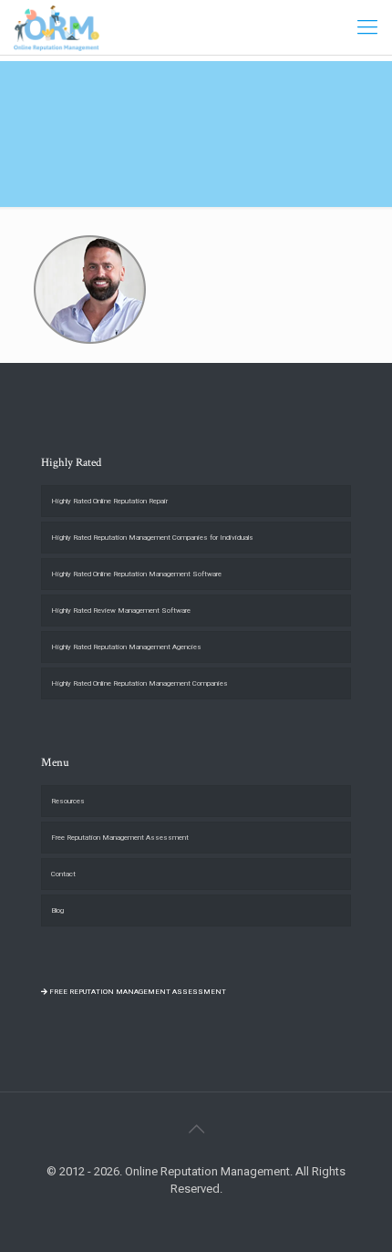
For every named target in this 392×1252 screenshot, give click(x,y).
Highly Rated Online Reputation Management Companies (139, 683)
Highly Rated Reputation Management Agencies (126, 647)
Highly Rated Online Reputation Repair (109, 501)
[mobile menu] (367, 27)
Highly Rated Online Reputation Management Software (136, 574)
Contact (63, 874)
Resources (68, 801)
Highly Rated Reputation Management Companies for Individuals (152, 538)
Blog (57, 910)
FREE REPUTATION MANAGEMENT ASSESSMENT (136, 992)
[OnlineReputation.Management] (56, 27)
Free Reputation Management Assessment (120, 838)
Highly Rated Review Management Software (121, 610)
